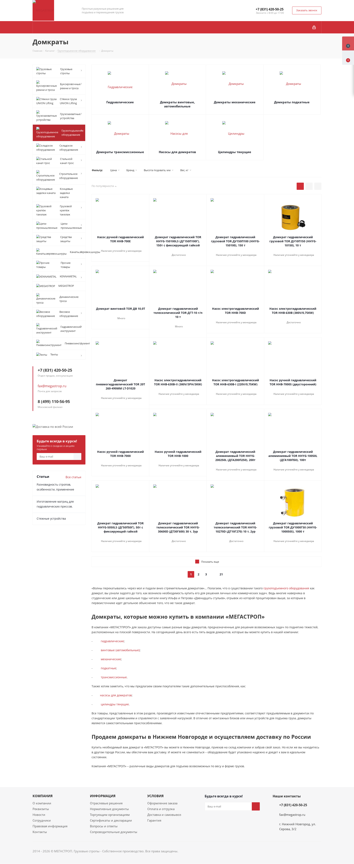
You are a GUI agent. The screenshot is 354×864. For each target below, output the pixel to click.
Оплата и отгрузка (161, 809)
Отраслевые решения (106, 803)
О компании (42, 803)
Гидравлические (120, 102)
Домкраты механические (234, 102)
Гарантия (154, 820)
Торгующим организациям (110, 815)
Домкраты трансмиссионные (120, 152)
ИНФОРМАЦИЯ (103, 796)
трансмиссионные (114, 677)
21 (221, 574)
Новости (39, 815)
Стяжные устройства (51, 518)
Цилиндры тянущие (234, 152)
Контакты (40, 832)
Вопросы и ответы (104, 826)
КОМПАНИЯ (43, 796)
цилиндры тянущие (115, 704)
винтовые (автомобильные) (120, 650)
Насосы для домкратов (177, 152)
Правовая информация (50, 826)
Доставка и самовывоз (164, 815)
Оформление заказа (162, 803)
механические (111, 659)
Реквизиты (41, 809)
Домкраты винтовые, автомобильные (177, 104)
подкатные (108, 668)
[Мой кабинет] (314, 27)
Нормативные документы (109, 809)
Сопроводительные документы (113, 832)
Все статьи (73, 477)
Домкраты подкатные (292, 102)
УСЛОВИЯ (155, 796)
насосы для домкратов (116, 695)
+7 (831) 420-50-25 (270, 9)
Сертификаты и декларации (111, 820)
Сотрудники (42, 820)
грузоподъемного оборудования (286, 588)
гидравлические (112, 641)
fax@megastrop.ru (52, 386)
